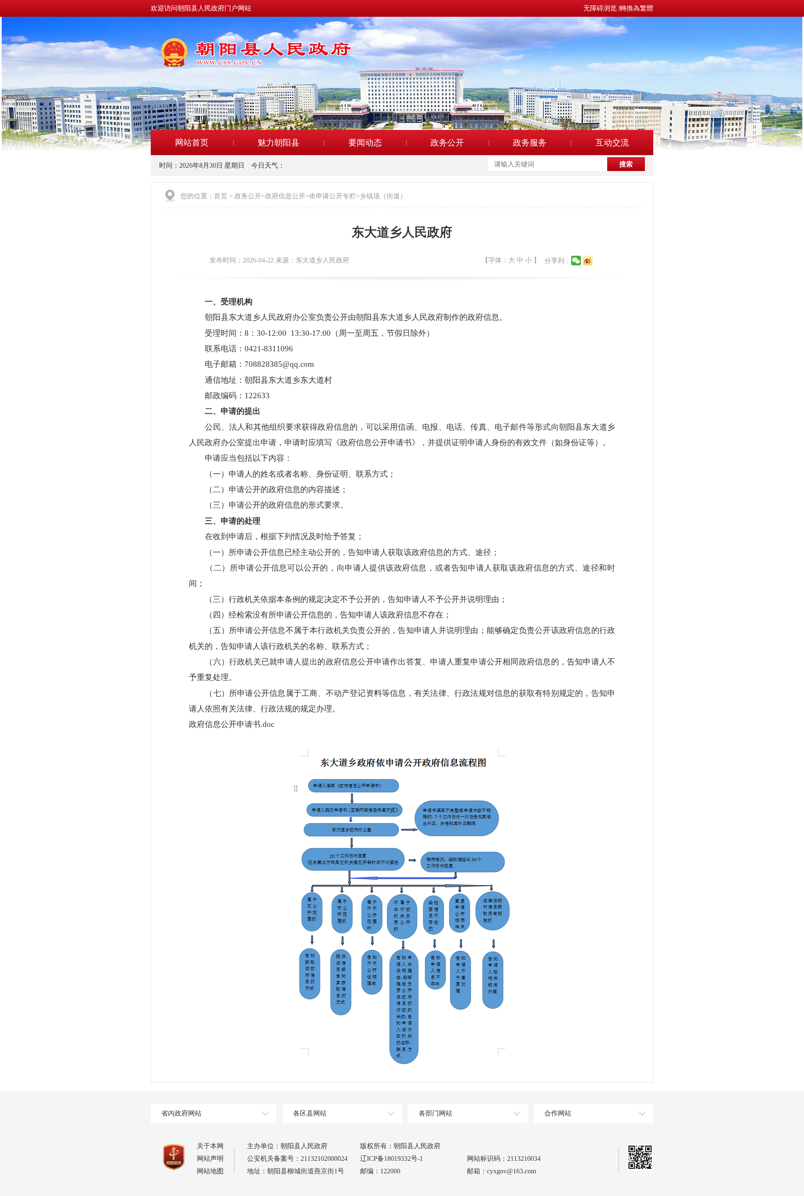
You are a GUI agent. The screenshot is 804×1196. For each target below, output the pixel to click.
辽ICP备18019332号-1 (391, 1158)
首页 (220, 196)
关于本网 (210, 1145)
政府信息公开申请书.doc (231, 724)
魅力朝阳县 (278, 142)
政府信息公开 (285, 196)
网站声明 (210, 1158)
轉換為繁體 (636, 8)
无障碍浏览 (600, 8)
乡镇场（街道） (383, 196)
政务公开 (447, 142)
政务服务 (529, 142)
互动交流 (612, 142)
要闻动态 (365, 142)
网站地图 (210, 1171)
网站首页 (192, 142)
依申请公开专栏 (332, 196)
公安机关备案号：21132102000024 (297, 1158)
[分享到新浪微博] (588, 260)
